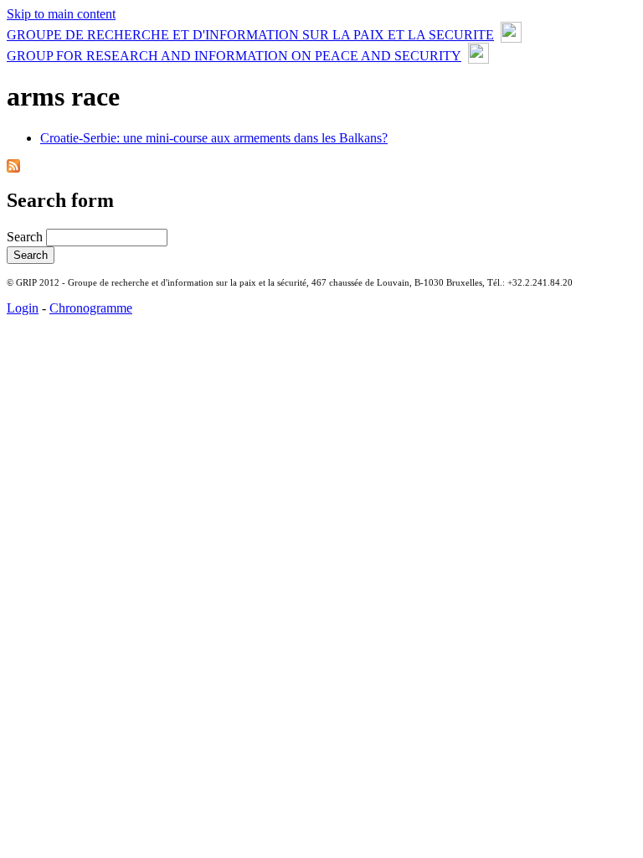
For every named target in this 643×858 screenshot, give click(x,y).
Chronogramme (90, 308)
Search (26, 237)
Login (23, 308)
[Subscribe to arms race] (13, 168)
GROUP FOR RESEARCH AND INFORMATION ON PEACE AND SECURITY (234, 56)
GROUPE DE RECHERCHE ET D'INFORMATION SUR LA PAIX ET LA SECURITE (250, 35)
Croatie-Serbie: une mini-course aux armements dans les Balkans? (214, 138)
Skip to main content (61, 14)
